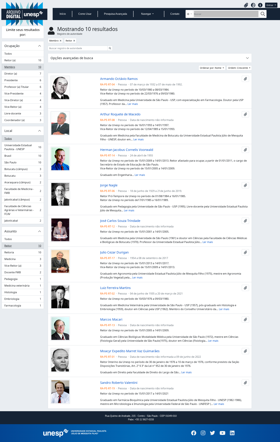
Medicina (22, 259)
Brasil (22, 156)
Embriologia (22, 299)
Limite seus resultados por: (23, 32)
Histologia (22, 293)
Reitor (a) (22, 61)
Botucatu (22, 176)
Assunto (10, 231)
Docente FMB (22, 273)
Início (63, 13)
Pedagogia (22, 279)
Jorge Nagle (108, 185)
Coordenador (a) (22, 120)
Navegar (146, 13)
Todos (8, 53)
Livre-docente (22, 114)
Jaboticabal (22, 221)
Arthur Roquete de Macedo (120, 114)
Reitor (22, 246)
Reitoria (22, 253)
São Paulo (22, 163)
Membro (22, 67)
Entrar (270, 5)
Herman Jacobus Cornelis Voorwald (126, 150)
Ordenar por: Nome (211, 67)
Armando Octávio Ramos (119, 79)
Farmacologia (22, 306)
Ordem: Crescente (238, 67)
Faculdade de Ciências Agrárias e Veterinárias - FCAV (22, 210)
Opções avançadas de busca (72, 58)
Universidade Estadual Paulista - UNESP (22, 147)
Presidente (22, 81)
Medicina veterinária (22, 286)
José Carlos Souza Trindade (120, 221)
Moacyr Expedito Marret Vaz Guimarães (130, 351)
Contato (174, 13)
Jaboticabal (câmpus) (22, 200)
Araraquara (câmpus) (22, 183)
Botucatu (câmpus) (22, 169)
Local (8, 131)
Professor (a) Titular (22, 87)
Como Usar (84, 13)
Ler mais (133, 104)
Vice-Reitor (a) (22, 107)
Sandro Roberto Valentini (118, 383)
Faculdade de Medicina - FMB (22, 191)
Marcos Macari (111, 319)
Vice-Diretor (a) (22, 101)
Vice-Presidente (22, 94)
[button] (246, 5)
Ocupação (12, 46)
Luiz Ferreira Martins (115, 288)
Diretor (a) (22, 74)
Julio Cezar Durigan (114, 252)
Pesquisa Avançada (115, 13)
